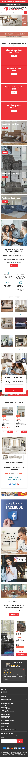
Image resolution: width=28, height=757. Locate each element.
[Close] (24, 364)
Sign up (14, 390)
